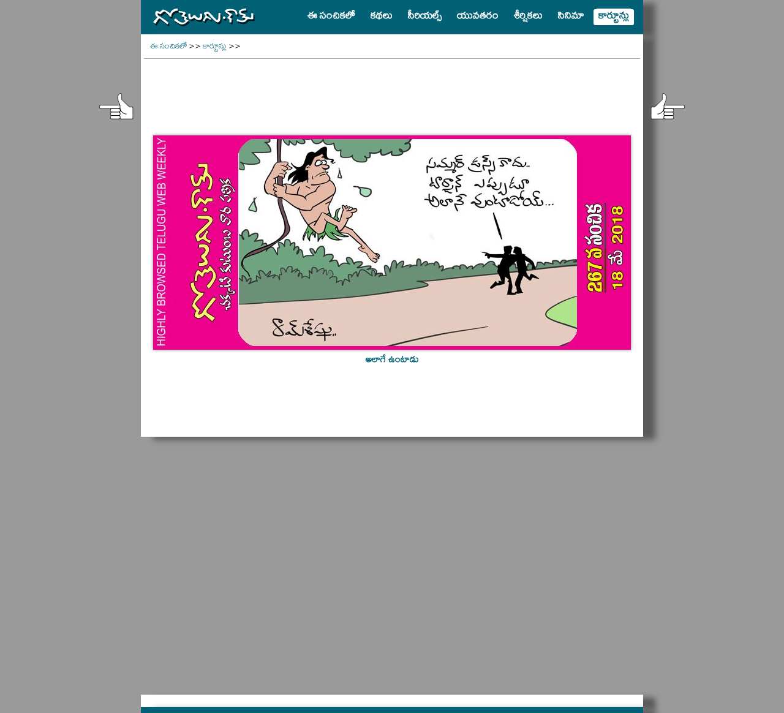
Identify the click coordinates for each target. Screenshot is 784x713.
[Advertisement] (392, 89)
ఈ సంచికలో (168, 47)
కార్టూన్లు (215, 47)
